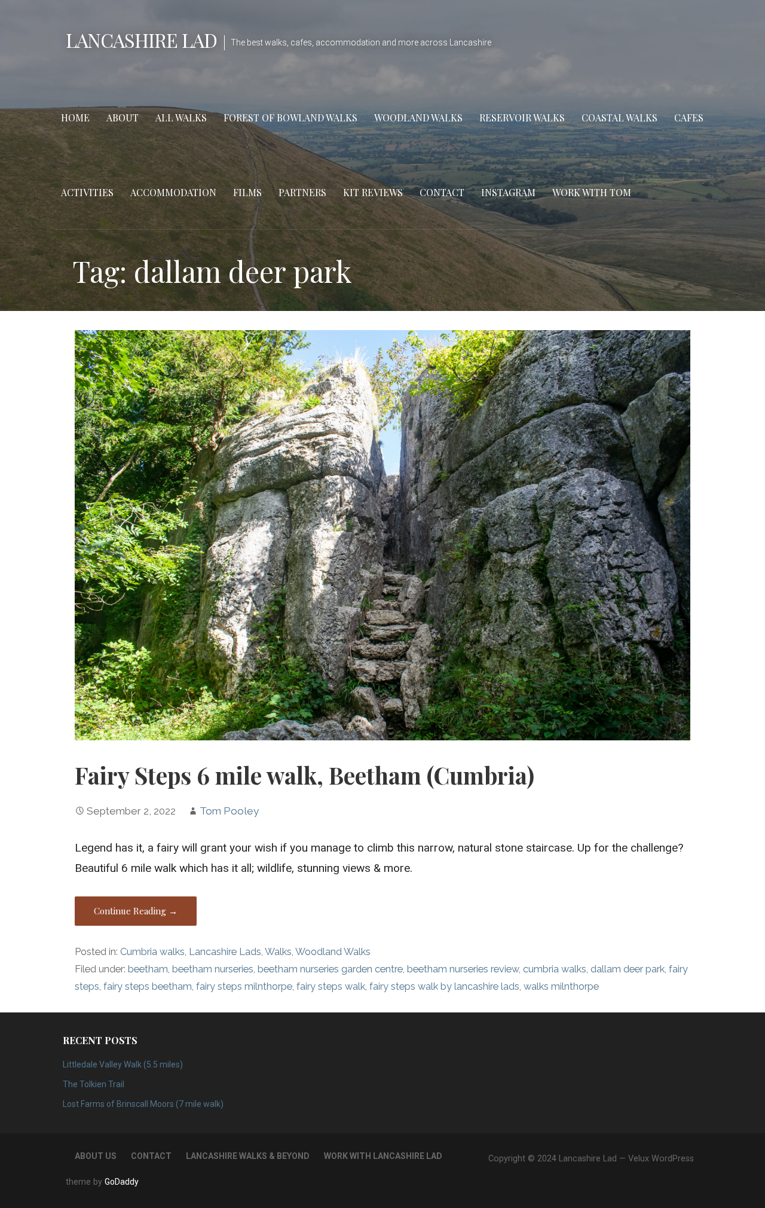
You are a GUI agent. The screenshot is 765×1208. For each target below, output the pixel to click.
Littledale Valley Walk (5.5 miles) (123, 1064)
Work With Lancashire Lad (383, 1156)
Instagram (508, 192)
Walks (278, 951)
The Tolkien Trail (93, 1084)
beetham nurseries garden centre (330, 969)
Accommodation (173, 192)
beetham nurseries (212, 969)
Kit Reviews (373, 192)
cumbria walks (554, 969)
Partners (302, 192)
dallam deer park (627, 969)
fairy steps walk (330, 986)
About (122, 117)
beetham (148, 969)
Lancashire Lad (141, 40)
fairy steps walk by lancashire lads (444, 986)
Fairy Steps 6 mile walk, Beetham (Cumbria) (304, 775)
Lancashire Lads (225, 951)
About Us (96, 1156)
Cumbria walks (152, 951)
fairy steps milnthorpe (244, 986)
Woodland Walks (418, 117)
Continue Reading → (136, 911)
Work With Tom (591, 192)
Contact (442, 192)
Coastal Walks (619, 117)
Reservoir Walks (522, 117)
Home (75, 117)
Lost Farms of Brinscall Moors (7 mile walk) (143, 1104)
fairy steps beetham (147, 986)
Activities (87, 192)
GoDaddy (122, 1181)
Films (247, 192)
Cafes (688, 117)
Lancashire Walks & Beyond (248, 1156)
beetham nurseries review (463, 969)
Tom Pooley (229, 811)
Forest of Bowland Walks (290, 117)
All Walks (181, 117)
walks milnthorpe (561, 986)
